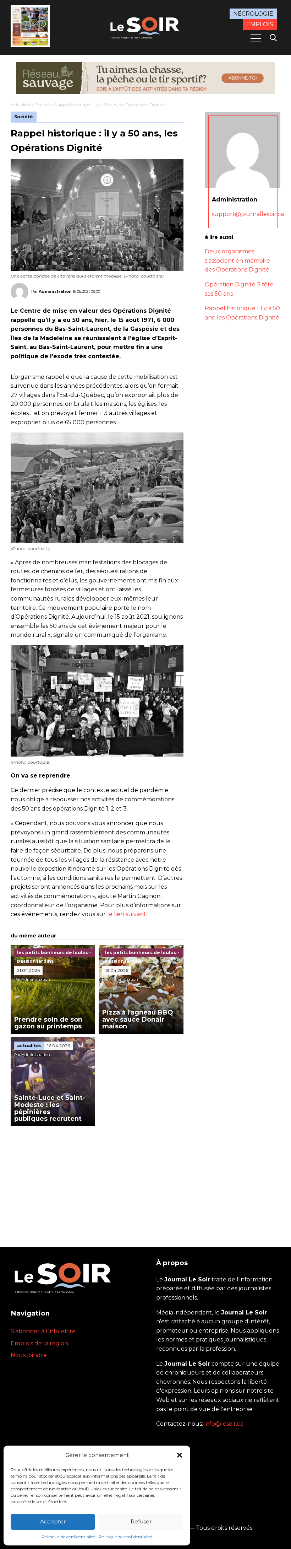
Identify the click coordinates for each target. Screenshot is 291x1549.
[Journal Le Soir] (145, 27)
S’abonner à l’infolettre (43, 1331)
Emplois (259, 24)
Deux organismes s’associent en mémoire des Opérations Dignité (237, 260)
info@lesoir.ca (223, 1423)
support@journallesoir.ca (248, 214)
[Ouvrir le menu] (256, 38)
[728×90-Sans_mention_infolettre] (145, 78)
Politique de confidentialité (68, 1536)
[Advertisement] (97, 1179)
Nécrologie (253, 13)
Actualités (21, 104)
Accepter (53, 1521)
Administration (55, 291)
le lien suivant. (127, 914)
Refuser (141, 1521)
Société (42, 104)
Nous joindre (29, 1355)
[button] (179, 1455)
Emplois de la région (39, 1343)
